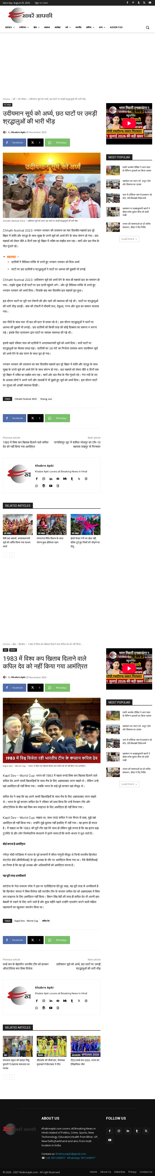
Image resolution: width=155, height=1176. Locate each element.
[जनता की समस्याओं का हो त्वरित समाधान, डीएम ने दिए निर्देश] (113, 227)
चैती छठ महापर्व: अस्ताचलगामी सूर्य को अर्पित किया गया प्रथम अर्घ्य (16, 542)
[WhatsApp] (36, 484)
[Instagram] (43, 477)
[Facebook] (127, 3)
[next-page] (11, 555)
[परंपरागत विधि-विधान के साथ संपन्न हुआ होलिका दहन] (52, 524)
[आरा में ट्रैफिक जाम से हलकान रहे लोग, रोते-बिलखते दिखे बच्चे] (113, 198)
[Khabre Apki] (5, 132)
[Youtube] (150, 3)
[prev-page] (5, 555)
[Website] (86, 477)
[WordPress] (43, 484)
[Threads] (57, 484)
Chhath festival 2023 (26, 398)
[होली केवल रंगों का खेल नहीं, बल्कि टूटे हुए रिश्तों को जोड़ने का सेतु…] (86, 524)
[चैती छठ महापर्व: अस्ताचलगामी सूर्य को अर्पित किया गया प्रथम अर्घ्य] (18, 524)
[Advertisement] (105, 15)
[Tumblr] (138, 3)
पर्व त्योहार (22, 99)
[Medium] (64, 477)
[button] (147, 27)
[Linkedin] (50, 477)
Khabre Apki (18, 132)
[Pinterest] (133, 3)
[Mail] (57, 477)
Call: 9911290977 (55, 1158)
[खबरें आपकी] (30, 15)
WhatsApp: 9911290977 (81, 1158)
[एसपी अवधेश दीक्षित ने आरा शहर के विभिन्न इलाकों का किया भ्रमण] (113, 170)
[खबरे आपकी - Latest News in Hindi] (19, 1129)
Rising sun (46, 398)
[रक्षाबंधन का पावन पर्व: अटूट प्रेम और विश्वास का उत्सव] (113, 184)
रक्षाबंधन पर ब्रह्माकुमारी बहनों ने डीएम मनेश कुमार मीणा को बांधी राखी (136, 212)
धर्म (14, 99)
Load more (127, 239)
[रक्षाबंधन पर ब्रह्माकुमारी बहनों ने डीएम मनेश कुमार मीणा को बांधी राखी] (113, 212)
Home (6, 99)
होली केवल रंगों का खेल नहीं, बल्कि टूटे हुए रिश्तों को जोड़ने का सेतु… (85, 542)
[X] (144, 3)
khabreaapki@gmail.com (71, 1154)
